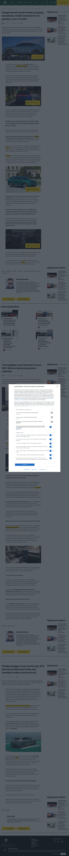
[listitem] (34, 409)
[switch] (51, 413)
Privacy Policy (42, 469)
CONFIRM (24, 464)
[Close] (58, 386)
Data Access (34, 469)
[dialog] (34, 428)
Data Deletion (27, 469)
